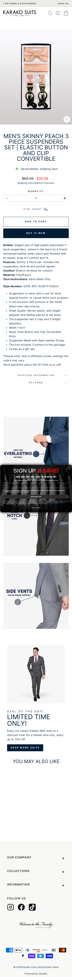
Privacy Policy (51, 503)
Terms (57, 503)
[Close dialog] (69, 467)
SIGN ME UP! (36, 496)
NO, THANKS (36, 508)
